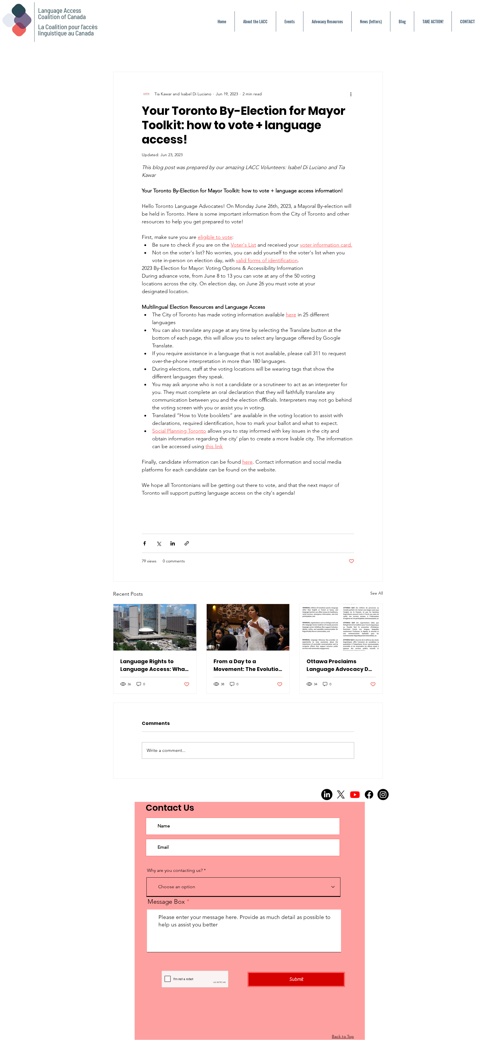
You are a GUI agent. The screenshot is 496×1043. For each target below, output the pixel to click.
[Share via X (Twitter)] (158, 543)
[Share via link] (186, 543)
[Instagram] (383, 794)
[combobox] (243, 886)
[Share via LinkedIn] (172, 543)
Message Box (167, 902)
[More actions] (350, 93)
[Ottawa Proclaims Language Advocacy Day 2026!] (341, 627)
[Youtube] (355, 794)
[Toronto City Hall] (154, 627)
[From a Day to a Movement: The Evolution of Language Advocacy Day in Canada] (248, 627)
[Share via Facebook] (144, 543)
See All (376, 593)
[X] (340, 794)
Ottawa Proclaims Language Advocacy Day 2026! (341, 665)
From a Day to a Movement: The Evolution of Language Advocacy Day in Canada (248, 665)
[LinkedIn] (326, 794)
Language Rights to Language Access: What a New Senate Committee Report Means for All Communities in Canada (153, 665)
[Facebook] (369, 794)
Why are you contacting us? (175, 870)
